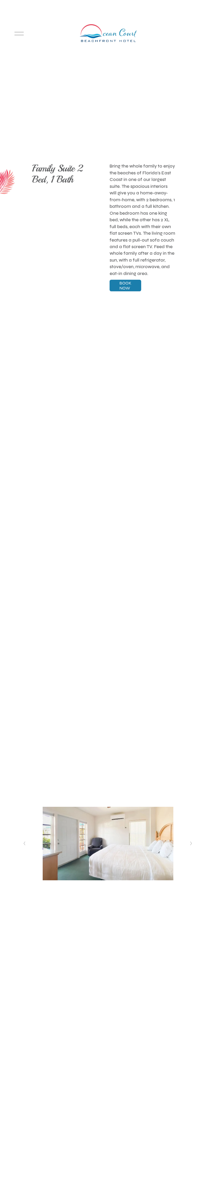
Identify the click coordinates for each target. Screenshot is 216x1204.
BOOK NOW (125, 286)
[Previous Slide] (24, 843)
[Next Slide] (191, 843)
